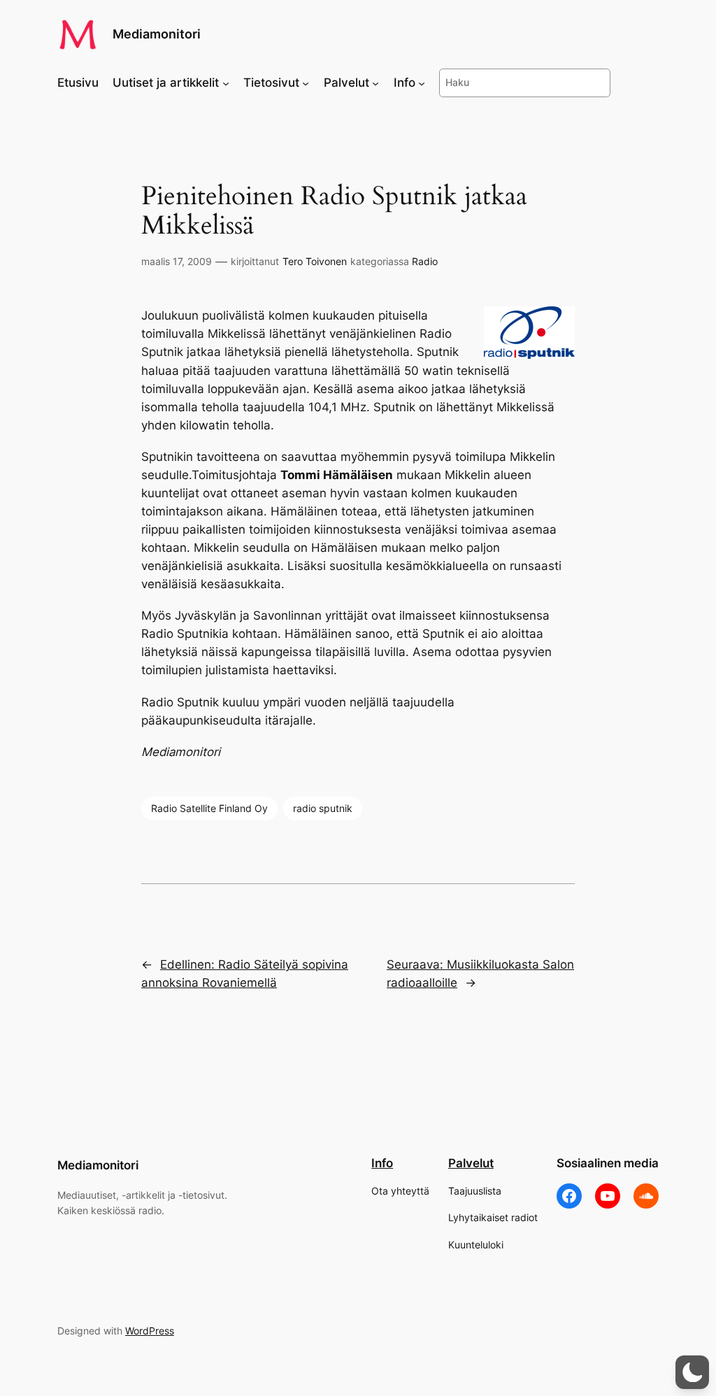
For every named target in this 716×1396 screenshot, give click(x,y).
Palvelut (471, 1163)
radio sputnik (322, 808)
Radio (425, 261)
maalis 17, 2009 (176, 261)
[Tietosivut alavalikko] (305, 82)
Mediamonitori (157, 34)
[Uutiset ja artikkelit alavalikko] (225, 82)
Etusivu (78, 83)
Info (382, 1163)
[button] (692, 1372)
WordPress (149, 1331)
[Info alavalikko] (421, 82)
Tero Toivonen (314, 261)
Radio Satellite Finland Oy (209, 808)
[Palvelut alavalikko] (375, 82)
